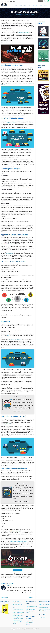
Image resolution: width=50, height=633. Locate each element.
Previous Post (4, 597)
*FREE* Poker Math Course (31, 606)
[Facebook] (11, 1)
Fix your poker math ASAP (19, 411)
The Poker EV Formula (17, 620)
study (8, 335)
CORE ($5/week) (29, 621)
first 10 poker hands (11, 122)
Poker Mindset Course (30, 609)
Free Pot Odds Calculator (18, 612)
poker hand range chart (24, 32)
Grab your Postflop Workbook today (21, 501)
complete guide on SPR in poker (7, 423)
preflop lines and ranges (15, 531)
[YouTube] (14, 1)
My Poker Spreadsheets (18, 615)
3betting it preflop (9, 253)
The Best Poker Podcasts (18, 618)
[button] (40, 1)
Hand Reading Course (30, 607)
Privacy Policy (35, 629)
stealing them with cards (6, 243)
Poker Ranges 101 (16, 617)
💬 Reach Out (42, 617)
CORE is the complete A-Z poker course (18, 541)
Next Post (31, 597)
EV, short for (15, 339)
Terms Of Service (28, 629)
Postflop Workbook (43, 610)
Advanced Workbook (43, 607)
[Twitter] (10, 1)
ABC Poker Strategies (17, 604)
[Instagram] (13, 1)
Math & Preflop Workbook (44, 609)
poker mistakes (26, 186)
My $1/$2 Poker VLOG (17, 613)
